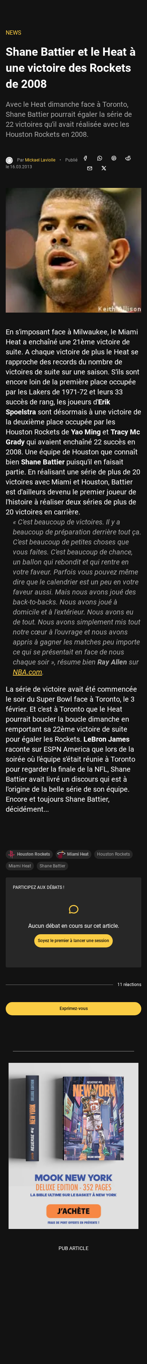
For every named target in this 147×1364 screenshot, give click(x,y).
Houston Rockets (113, 854)
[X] (104, 169)
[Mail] (90, 169)
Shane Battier (52, 865)
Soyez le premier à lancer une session (73, 940)
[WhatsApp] (100, 159)
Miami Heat (20, 865)
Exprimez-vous (74, 1008)
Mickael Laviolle (40, 160)
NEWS (13, 32)
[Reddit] (128, 159)
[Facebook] (85, 159)
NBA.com (27, 672)
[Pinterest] (114, 159)
